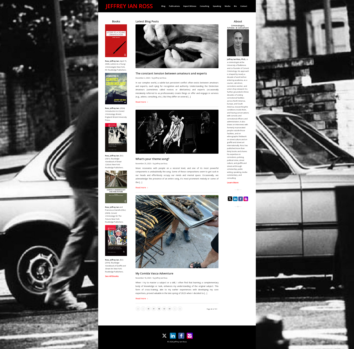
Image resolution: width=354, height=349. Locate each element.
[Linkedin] (235, 199)
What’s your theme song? (152, 159)
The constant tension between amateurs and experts (171, 73)
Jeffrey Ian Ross (160, 78)
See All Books (112, 276)
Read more (141, 101)
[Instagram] (246, 199)
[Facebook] (240, 199)
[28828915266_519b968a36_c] (177, 46)
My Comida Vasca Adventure (154, 273)
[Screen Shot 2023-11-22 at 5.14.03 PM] (177, 132)
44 (169, 309)
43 (164, 309)
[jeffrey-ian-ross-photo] (238, 42)
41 (154, 309)
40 (148, 309)
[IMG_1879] (177, 231)
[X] (230, 198)
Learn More (233, 182)
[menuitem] (163, 6)
